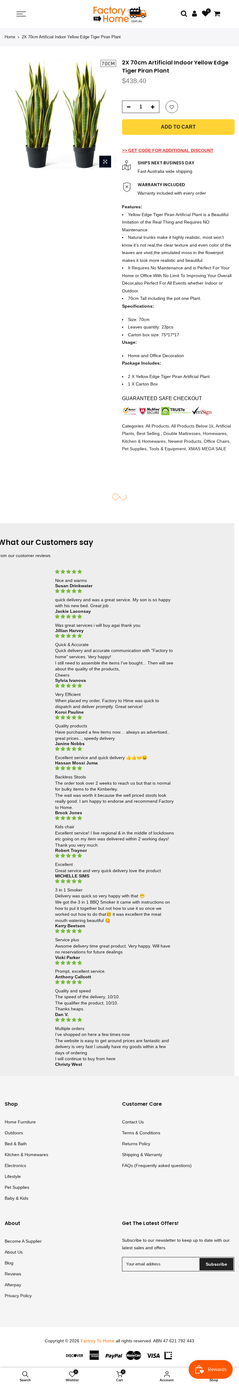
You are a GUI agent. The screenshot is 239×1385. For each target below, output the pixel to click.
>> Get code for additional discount (167, 150)
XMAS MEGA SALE (207, 448)
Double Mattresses (181, 433)
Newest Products (184, 441)
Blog (9, 1262)
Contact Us (133, 1121)
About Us (14, 1252)
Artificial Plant (189, 214)
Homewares (215, 433)
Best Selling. (149, 433)
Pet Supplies (134, 448)
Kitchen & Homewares (144, 441)
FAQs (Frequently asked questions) (157, 1165)
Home (10, 37)
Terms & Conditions (141, 1132)
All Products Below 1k (192, 425)
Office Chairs (216, 441)
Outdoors (14, 1132)
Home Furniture (20, 1121)
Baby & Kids (16, 1198)
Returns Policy (136, 1143)
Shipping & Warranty (142, 1154)
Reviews (13, 1273)
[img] (115, 572)
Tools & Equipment (167, 448)
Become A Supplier (23, 1241)
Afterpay (13, 1284)
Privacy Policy (18, 1295)
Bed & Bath (16, 1143)
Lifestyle (13, 1176)
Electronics (15, 1165)
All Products (157, 425)
